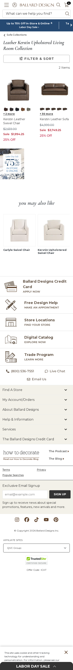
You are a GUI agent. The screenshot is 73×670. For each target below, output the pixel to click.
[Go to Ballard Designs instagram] (17, 519)
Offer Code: (33, 569)
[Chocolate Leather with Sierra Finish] (59, 109)
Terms (6, 469)
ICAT (43, 569)
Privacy (41, 469)
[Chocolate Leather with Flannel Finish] (42, 109)
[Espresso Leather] (11, 109)
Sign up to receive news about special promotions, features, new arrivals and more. (33, 505)
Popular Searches (13, 475)
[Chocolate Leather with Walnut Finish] (64, 109)
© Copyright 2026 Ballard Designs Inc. (36, 530)
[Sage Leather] (28, 109)
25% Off (9, 140)
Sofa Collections (17, 34)
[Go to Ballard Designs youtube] (46, 519)
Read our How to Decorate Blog (20, 459)
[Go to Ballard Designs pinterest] (56, 519)
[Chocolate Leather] (5, 109)
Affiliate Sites (13, 540)
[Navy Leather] (17, 109)
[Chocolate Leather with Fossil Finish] (47, 109)
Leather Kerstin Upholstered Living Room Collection (33, 45)
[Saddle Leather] (22, 109)
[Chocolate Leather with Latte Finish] (53, 109)
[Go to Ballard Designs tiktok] (36, 519)
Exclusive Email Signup (21, 486)
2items (64, 67)
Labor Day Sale (28, 27)
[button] (6, 5)
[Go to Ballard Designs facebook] (26, 519)
